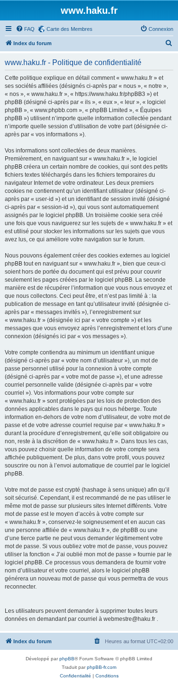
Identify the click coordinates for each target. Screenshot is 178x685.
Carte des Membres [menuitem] (70, 29)
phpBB (67, 658)
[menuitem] (25, 29)
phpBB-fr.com (101, 667)
